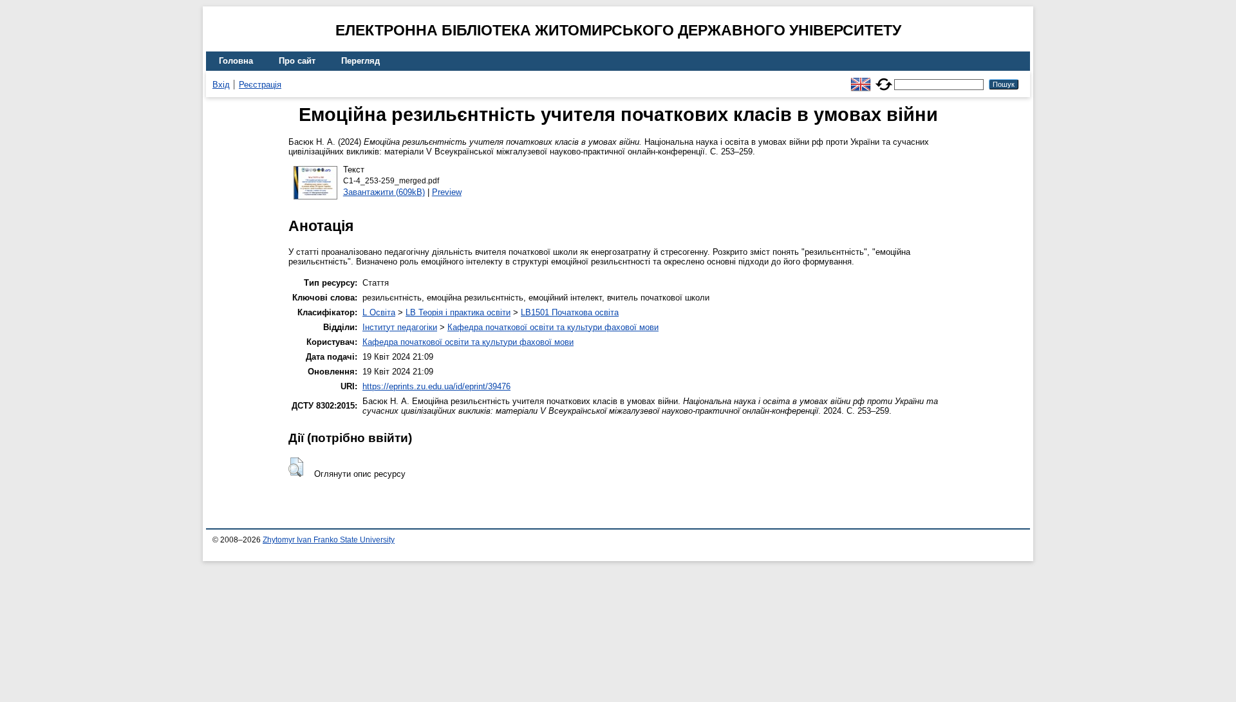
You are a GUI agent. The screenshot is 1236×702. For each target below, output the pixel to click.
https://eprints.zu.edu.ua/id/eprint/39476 (436, 386)
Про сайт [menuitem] (297, 61)
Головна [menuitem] (236, 61)
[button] (295, 467)
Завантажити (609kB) (384, 192)
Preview (447, 192)
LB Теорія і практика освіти (458, 312)
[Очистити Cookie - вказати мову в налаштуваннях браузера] (884, 79)
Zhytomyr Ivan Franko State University (329, 540)
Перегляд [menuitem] (360, 61)
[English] (860, 79)
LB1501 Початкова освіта (570, 312)
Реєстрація (260, 84)
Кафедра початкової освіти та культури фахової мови (553, 327)
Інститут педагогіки (399, 327)
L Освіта (378, 312)
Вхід (221, 84)
